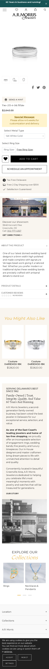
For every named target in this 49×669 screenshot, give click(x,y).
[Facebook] (33, 87)
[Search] (44, 10)
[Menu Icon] (4, 9)
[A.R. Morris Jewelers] (24, 16)
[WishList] (16, 10)
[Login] (26, 10)
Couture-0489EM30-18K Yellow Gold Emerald (13, 365)
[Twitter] (38, 87)
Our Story (12, 493)
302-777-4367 (14, 231)
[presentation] (4, 341)
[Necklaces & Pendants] (35, 573)
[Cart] (35, 10)
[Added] (5, 159)
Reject (24, 657)
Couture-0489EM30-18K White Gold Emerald (36, 365)
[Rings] (13, 573)
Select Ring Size (10, 143)
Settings (9, 663)
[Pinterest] (44, 87)
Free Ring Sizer (25, 149)
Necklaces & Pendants (31, 587)
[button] (19, 595)
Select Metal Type (14, 130)
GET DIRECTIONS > (12, 235)
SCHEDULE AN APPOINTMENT (24, 169)
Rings (6, 586)
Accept (9, 657)
